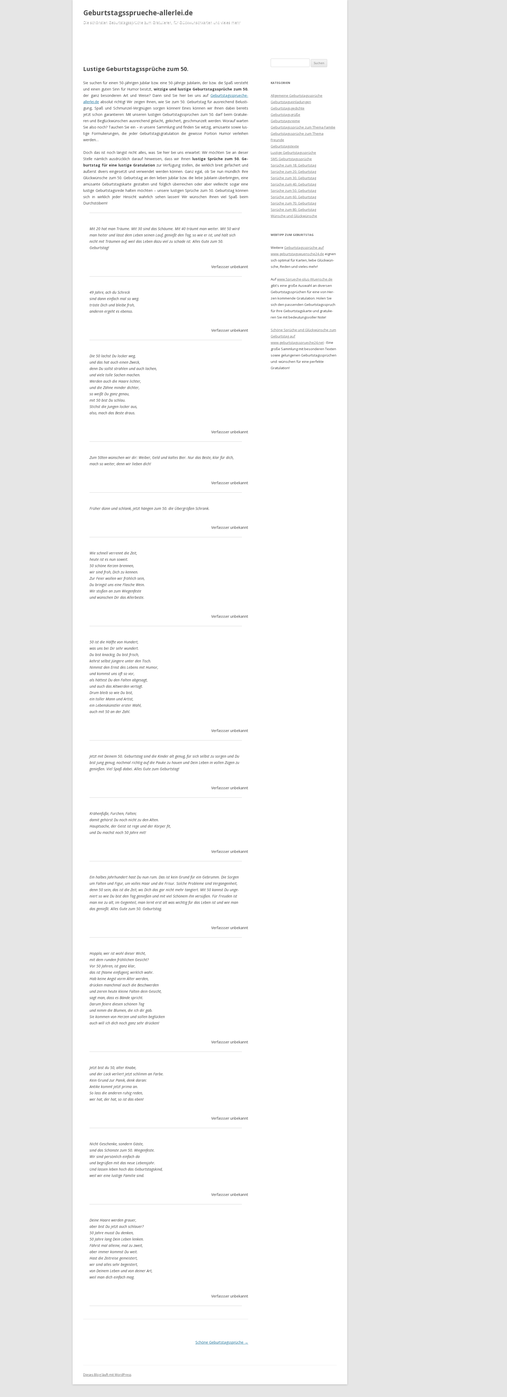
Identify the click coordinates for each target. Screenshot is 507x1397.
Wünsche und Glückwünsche (294, 215)
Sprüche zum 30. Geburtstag (293, 177)
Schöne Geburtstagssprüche (221, 1342)
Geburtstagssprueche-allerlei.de (138, 12)
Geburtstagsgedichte (287, 108)
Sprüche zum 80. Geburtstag (293, 209)
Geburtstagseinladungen (291, 101)
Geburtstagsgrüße (285, 114)
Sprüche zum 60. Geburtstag (293, 196)
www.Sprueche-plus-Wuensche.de (304, 279)
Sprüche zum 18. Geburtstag (293, 165)
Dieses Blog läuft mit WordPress (107, 1374)
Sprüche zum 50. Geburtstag (293, 190)
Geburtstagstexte (285, 146)
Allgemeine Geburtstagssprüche (296, 95)
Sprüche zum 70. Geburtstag (293, 203)
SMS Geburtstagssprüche (291, 158)
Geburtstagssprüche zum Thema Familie (303, 127)
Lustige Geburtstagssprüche (293, 152)
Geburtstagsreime (285, 120)
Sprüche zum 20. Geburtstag (293, 171)
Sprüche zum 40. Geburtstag (293, 184)
